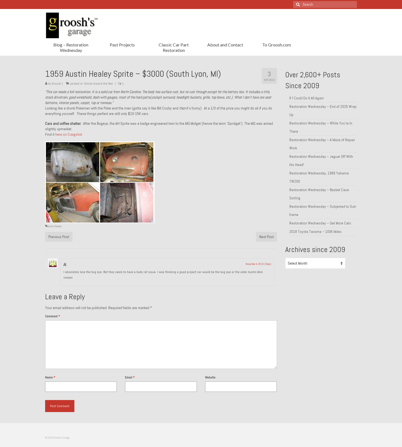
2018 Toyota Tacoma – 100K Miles (315, 231)
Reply (268, 264)
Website (210, 377)
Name (50, 377)
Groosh (56, 83)
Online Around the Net (98, 83)
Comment (52, 316)
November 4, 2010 (255, 264)
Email (130, 377)
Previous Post (58, 236)
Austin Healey (54, 226)
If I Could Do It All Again (306, 98)
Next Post (266, 236)
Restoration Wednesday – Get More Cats (320, 223)
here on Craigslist (68, 134)
